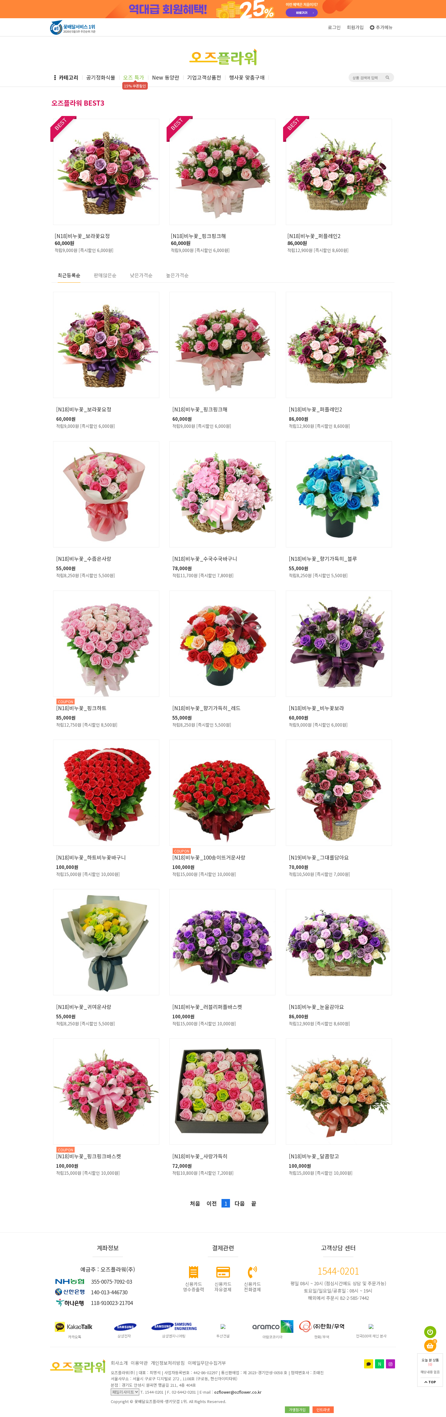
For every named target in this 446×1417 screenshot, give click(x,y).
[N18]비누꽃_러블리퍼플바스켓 (207, 1007)
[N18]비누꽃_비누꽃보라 (316, 708)
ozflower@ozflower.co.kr (238, 1392)
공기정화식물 (100, 77)
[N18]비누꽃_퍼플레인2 (313, 236)
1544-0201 (338, 1270)
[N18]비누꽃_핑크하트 (81, 708)
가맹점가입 (297, 1409)
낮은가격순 (141, 275)
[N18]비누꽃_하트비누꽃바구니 (91, 857)
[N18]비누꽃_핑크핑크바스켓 (88, 1156)
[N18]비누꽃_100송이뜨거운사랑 (208, 857)
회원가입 (355, 27)
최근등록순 (69, 275)
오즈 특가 (133, 77)
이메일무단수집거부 (207, 1363)
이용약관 (139, 1363)
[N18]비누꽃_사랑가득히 (200, 1156)
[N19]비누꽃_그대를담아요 (319, 857)
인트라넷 (323, 1409)
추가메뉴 (384, 27)
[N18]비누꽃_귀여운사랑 (83, 1007)
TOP (431, 1382)
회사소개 (119, 1363)
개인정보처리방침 (168, 1363)
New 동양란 (165, 77)
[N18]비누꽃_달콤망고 (314, 1156)
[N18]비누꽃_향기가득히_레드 (206, 708)
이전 (212, 1203)
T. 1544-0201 (152, 1392)
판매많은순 (105, 275)
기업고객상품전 (204, 77)
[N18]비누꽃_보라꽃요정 (82, 236)
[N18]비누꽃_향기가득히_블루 (323, 559)
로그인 (334, 27)
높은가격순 (177, 275)
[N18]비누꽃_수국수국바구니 (204, 559)
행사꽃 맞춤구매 (247, 77)
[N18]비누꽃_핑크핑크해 (198, 236)
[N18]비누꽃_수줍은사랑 (83, 559)
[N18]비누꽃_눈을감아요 (316, 1007)
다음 (240, 1203)
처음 (195, 1203)
